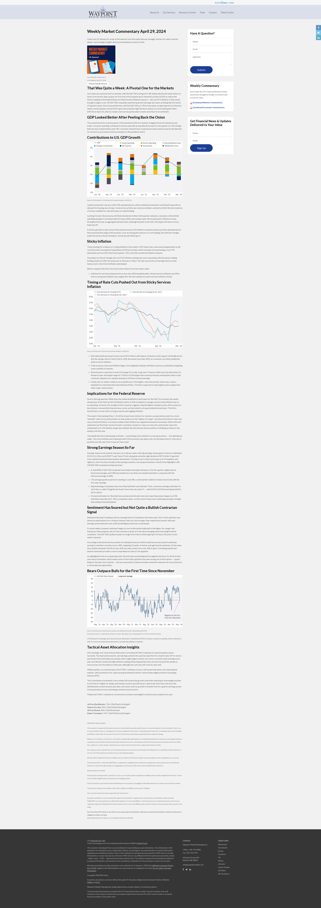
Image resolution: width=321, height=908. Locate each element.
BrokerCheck (142, 843)
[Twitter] (187, 869)
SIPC (98, 882)
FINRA (89, 882)
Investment (222, 848)
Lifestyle (221, 864)
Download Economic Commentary (208, 107)
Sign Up (201, 148)
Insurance (222, 854)
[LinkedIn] (190, 869)
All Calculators (223, 874)
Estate (220, 851)
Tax (219, 857)
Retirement (222, 844)
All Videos (222, 870)
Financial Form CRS (97, 841)
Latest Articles (224, 867)
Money (220, 861)
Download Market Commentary (207, 102)
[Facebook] (183, 869)
